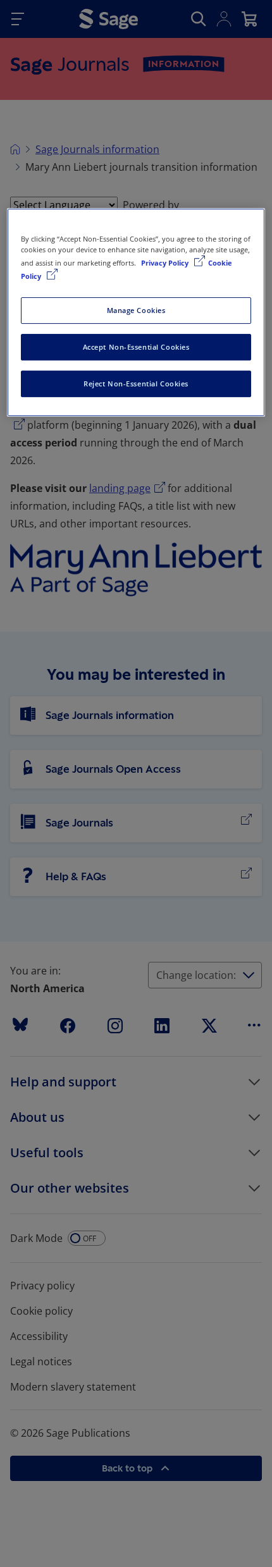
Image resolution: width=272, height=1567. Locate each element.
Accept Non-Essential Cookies (136, 347)
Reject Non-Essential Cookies (136, 383)
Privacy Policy (165, 262)
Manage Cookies (136, 310)
